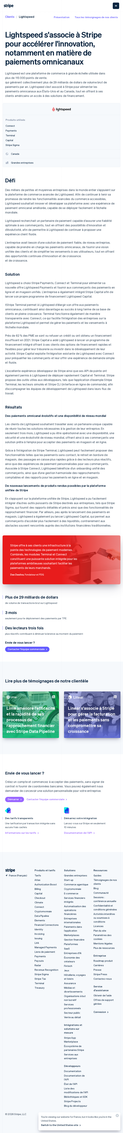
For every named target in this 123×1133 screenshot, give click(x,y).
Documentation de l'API (78, 832)
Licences (99, 926)
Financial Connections (47, 924)
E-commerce (71, 893)
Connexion (100, 1012)
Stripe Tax (40, 978)
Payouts (39, 960)
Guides (97, 875)
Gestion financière (74, 939)
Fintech (68, 965)
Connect (39, 906)
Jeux (66, 970)
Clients (9, 16)
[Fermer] (116, 1116)
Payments (40, 956)
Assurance (70, 983)
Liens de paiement (45, 951)
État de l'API (70, 1084)
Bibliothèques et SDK (75, 1096)
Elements (40, 920)
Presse (97, 969)
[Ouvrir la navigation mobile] (116, 6)
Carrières (99, 965)
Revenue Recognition (46, 969)
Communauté (101, 892)
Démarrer (13, 799)
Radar (38, 965)
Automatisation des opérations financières (75, 910)
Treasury (40, 987)
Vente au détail (72, 1017)
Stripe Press (100, 974)
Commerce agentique (76, 884)
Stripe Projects (72, 1101)
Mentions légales (103, 943)
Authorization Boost (46, 884)
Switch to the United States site (59, 1125)
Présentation (62, 17)
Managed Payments (46, 947)
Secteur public (72, 1012)
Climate (39, 902)
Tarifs (38, 875)
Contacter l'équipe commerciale (26, 649)
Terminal (39, 983)
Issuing (38, 938)
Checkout (40, 897)
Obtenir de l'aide (103, 995)
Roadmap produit (103, 960)
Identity (39, 929)
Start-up (69, 880)
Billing (38, 888)
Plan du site (100, 930)
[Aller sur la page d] (8, 870)
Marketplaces (71, 935)
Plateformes (71, 944)
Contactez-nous (103, 978)
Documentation (72, 1071)
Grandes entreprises (75, 875)
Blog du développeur (75, 1105)
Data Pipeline (42, 915)
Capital (38, 893)
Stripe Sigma (42, 974)
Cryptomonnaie (43, 911)
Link (37, 942)
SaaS (67, 948)
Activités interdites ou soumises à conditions (104, 917)
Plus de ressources (104, 948)
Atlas (37, 880)
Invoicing (39, 933)
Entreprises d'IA (73, 953)
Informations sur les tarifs (20, 832)
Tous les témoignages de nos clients (96, 17)
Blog (96, 888)
